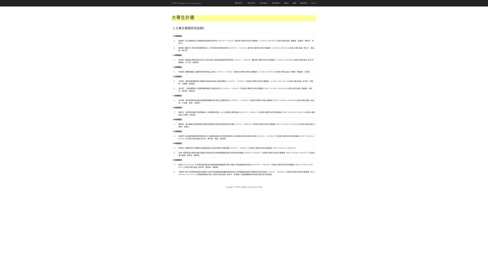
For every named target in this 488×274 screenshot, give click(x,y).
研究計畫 (251, 3)
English (313, 3)
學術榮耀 (275, 3)
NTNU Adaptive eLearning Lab (186, 3)
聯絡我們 (303, 3)
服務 (286, 3)
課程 (294, 3)
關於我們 (238, 3)
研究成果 (263, 3)
